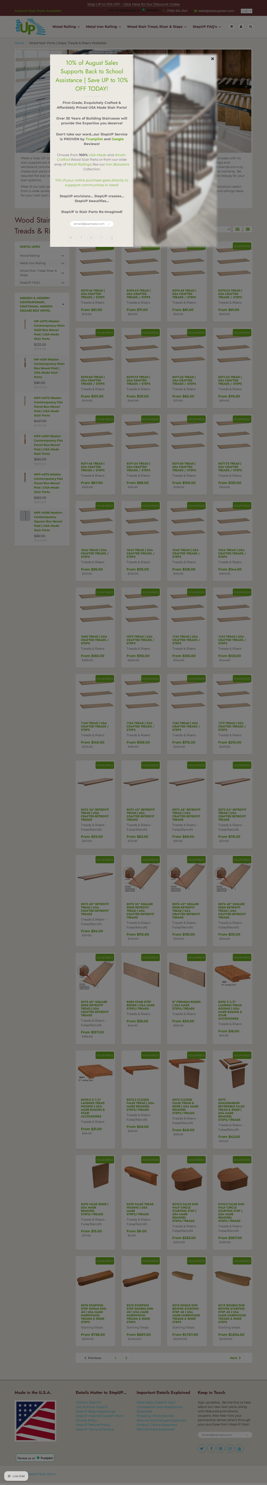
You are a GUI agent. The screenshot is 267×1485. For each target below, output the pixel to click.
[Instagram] (101, 237)
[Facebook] (81, 237)
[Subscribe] (108, 224)
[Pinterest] (91, 237)
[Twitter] (71, 237)
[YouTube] (112, 237)
